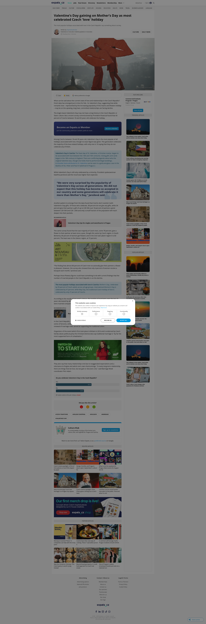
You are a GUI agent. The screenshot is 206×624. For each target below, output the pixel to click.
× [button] (132, 300)
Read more (104, 307)
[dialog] (103, 312)
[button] (80, 320)
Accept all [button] (123, 320)
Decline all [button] (108, 320)
